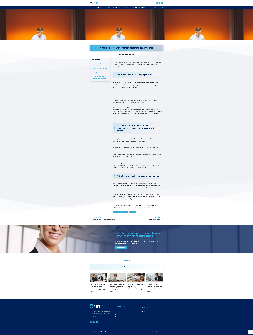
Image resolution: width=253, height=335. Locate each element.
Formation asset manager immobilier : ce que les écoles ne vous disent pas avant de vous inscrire (154, 287)
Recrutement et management (138, 7)
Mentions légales (99, 331)
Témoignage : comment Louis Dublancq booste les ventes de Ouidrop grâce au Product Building (116, 287)
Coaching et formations (110, 7)
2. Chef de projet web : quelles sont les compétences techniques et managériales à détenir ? (100, 71)
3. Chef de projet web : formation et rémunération (99, 77)
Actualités (98, 7)
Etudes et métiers (123, 7)
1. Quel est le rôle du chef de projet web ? (100, 64)
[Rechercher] (162, 7)
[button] (117, 212)
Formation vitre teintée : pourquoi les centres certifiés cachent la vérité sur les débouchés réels (98, 287)
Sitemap (104, 331)
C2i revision (142, 311)
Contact (93, 331)
